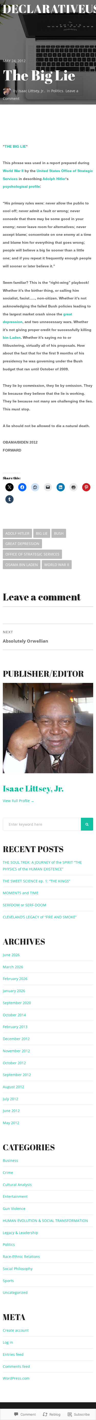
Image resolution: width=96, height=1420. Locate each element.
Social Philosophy (18, 1268)
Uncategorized (15, 1292)
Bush (58, 533)
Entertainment (15, 1196)
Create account (16, 1330)
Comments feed (16, 1366)
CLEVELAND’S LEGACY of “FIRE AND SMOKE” (40, 917)
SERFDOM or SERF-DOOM (24, 904)
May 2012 (11, 1122)
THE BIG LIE (15, 146)
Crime (8, 1172)
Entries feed (13, 1354)
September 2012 (17, 1074)
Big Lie (42, 533)
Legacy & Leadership (20, 1232)
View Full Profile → (18, 800)
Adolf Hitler (17, 533)
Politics (57, 90)
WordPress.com (16, 1378)
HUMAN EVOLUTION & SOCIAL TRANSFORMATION (45, 1220)
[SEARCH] (87, 824)
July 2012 (10, 1098)
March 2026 (13, 966)
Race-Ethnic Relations (21, 1256)
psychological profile (21, 186)
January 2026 (14, 990)
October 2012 (14, 1062)
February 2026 (15, 978)
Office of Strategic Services (32, 554)
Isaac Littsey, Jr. (31, 90)
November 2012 (16, 1050)
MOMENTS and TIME (20, 892)
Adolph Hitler (54, 179)
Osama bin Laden (21, 564)
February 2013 (15, 1026)
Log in (8, 1342)
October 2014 (14, 1014)
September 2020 (17, 1002)
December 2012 (16, 1038)
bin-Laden (12, 337)
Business (10, 1160)
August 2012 (13, 1086)
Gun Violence (14, 1208)
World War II (13, 171)
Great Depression (22, 543)
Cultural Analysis (17, 1184)
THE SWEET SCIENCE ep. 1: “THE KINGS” (36, 881)
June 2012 (11, 1110)
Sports (8, 1280)
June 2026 (11, 954)
